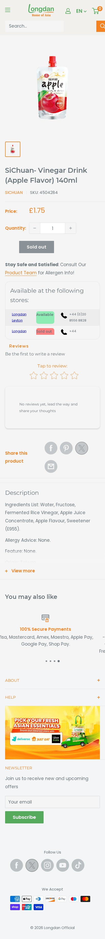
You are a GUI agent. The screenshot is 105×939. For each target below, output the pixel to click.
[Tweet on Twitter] (81, 450)
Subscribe (24, 817)
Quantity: (15, 228)
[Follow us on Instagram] (47, 865)
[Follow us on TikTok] (78, 865)
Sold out (36, 247)
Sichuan (14, 192)
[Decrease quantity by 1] (34, 228)
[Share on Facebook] (51, 448)
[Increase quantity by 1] (70, 228)
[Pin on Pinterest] (66, 448)
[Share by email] (51, 466)
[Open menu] (7, 10)
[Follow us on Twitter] (31, 866)
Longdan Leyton (19, 317)
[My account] (68, 11)
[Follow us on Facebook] (16, 865)
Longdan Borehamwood (21, 334)
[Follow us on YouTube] (62, 865)
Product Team (21, 273)
